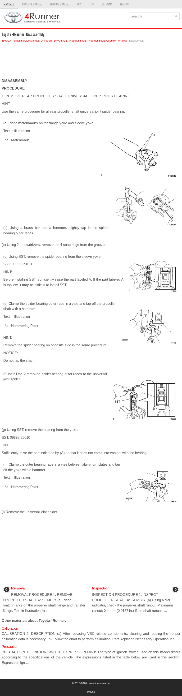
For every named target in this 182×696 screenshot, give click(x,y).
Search (124, 4)
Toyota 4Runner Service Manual (20, 40)
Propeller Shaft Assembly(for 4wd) (107, 40)
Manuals (9, 4)
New (79, 4)
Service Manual (59, 4)
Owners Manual (32, 4)
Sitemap (107, 4)
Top (91, 4)
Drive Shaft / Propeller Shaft (70, 40)
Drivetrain (46, 40)
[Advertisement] (91, 61)
